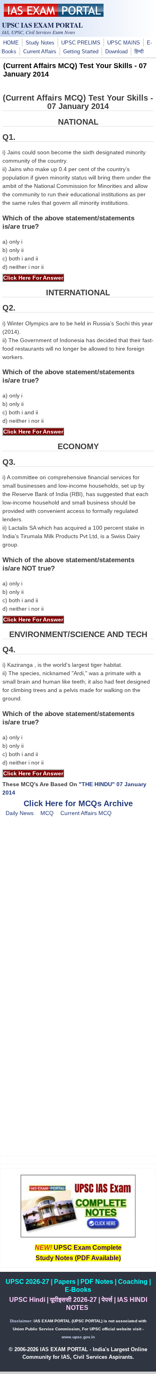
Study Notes (40, 43)
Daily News (20, 813)
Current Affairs (39, 51)
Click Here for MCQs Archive (78, 803)
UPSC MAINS (123, 43)
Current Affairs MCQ (86, 813)
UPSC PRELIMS (80, 43)
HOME (11, 43)
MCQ (47, 813)
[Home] (54, 15)
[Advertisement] (78, 913)
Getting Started (80, 51)
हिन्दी (139, 51)
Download (116, 51)
